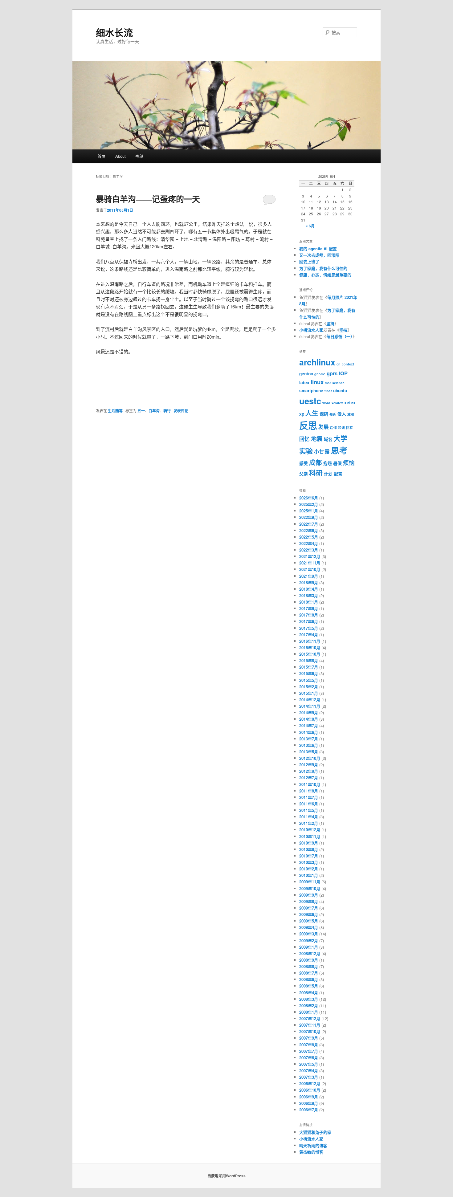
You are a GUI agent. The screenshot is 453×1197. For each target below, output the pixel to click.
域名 (328, 439)
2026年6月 (308, 498)
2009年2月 (308, 940)
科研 (316, 473)
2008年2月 (308, 1005)
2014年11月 (309, 706)
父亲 (303, 473)
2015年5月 (308, 680)
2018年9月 (308, 582)
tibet (328, 391)
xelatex (337, 403)
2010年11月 (309, 836)
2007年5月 (308, 1064)
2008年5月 (308, 986)
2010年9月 (308, 843)
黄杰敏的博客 (311, 1152)
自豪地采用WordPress (226, 1176)
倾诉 (332, 414)
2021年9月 (308, 576)
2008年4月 (308, 992)
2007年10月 (309, 1031)
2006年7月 (308, 1110)
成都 (315, 462)
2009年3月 (308, 934)
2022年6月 (308, 530)
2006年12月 (309, 1083)
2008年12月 (309, 953)
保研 (324, 414)
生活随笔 (115, 410)
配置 (338, 473)
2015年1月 (308, 693)
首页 (101, 156)
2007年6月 (308, 1058)
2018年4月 (308, 589)
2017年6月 (308, 621)
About (120, 156)
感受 (303, 463)
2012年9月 (308, 764)
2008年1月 (308, 1012)
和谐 (341, 427)
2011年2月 (308, 823)
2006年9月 (308, 1097)
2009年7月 (308, 908)
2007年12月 (309, 1018)
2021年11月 (309, 563)
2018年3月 (308, 595)
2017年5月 (308, 628)
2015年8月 (308, 660)
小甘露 (322, 451)
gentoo (306, 373)
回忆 (304, 438)
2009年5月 (308, 921)
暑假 (337, 463)
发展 (323, 426)
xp (301, 414)
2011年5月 (308, 810)
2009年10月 (309, 888)
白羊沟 (154, 410)
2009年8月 (308, 901)
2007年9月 (308, 1038)
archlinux (317, 362)
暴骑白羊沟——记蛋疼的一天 (148, 199)
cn (339, 364)
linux (317, 382)
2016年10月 (309, 647)
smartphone (311, 390)
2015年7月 (308, 667)
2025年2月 (308, 504)
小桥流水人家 (311, 330)
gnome (319, 374)
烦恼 (349, 462)
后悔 (333, 427)
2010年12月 (309, 830)
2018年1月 (308, 602)
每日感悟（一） (339, 336)
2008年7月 (308, 973)
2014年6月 (308, 732)
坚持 (330, 323)
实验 (306, 451)
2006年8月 (308, 1103)
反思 (308, 425)
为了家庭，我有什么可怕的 (323, 268)
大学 (340, 438)
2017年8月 (308, 615)
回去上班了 (309, 261)
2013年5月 (308, 752)
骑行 (167, 410)
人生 (311, 413)
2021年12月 (309, 556)
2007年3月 (308, 1077)
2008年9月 (308, 960)
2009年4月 (308, 927)
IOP (343, 373)
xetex (350, 402)
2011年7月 (308, 797)
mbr (328, 383)
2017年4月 (308, 634)
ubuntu (340, 390)
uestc (310, 401)
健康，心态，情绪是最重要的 (325, 275)
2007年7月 (308, 1051)
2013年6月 (308, 745)
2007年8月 (308, 1045)
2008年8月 (308, 966)
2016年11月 (309, 641)
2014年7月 (308, 725)
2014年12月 (309, 699)
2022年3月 (308, 550)
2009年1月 (308, 947)
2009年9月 (308, 895)
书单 (139, 156)
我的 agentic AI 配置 (318, 248)
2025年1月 (308, 511)
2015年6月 (308, 673)
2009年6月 (308, 914)
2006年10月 (309, 1090)
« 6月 (310, 226)
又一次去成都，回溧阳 (319, 255)
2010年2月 (308, 869)
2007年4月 (308, 1070)
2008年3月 (308, 999)
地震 (317, 438)
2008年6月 (308, 979)
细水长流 (114, 32)
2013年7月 (308, 739)
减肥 (350, 414)
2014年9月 (308, 712)
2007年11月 (309, 1025)
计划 (328, 473)
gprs (332, 373)
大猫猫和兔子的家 (315, 1132)
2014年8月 (308, 719)
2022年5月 (308, 537)
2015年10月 (309, 654)
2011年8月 (308, 791)
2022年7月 (308, 524)
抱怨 (327, 463)
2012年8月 (308, 771)
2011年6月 (308, 804)
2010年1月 (308, 875)
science (338, 383)
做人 (341, 414)
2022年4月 (308, 543)
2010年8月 (308, 849)
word (326, 403)
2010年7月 (308, 856)
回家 (349, 427)
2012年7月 (308, 777)
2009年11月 (309, 882)
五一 (141, 410)
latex (304, 382)
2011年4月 (308, 817)
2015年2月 (308, 687)
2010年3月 (308, 862)
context (348, 364)
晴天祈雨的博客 (313, 1145)
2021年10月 (309, 569)
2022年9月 (308, 517)
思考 (339, 450)
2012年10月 (309, 758)
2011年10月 (309, 784)
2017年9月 (308, 608)
